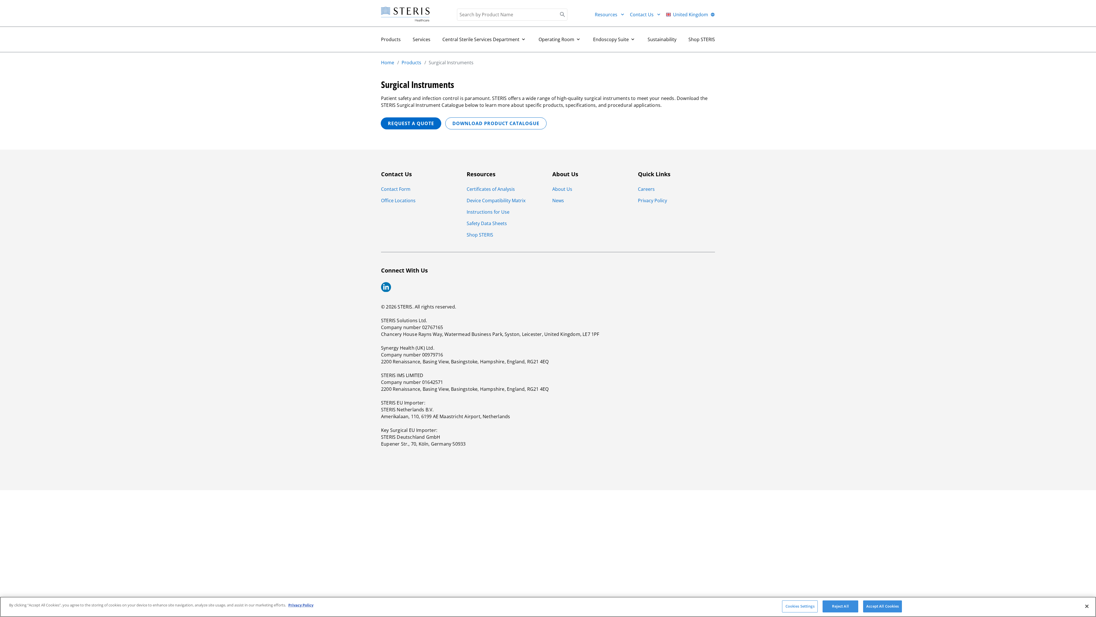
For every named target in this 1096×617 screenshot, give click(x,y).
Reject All (840, 606)
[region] (548, 607)
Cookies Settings (800, 606)
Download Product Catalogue (495, 123)
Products (391, 39)
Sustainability (662, 39)
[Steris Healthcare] (405, 14)
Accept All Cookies (882, 606)
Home (387, 62)
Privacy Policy (300, 605)
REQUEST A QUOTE (411, 123)
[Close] (1087, 606)
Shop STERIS (701, 39)
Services (421, 39)
